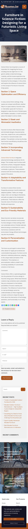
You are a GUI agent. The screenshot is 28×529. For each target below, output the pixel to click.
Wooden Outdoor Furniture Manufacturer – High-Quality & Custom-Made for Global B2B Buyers (13, 408)
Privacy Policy (14, 523)
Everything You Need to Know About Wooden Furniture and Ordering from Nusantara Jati (13, 416)
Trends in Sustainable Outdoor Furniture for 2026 (13, 401)
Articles (12, 309)
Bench (18, 503)
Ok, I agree (14, 519)
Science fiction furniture (8, 158)
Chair (17, 506)
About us (4, 506)
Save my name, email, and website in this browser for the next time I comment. (12, 370)
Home (3, 503)
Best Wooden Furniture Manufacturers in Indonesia (12, 426)
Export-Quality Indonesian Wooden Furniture (12, 421)
